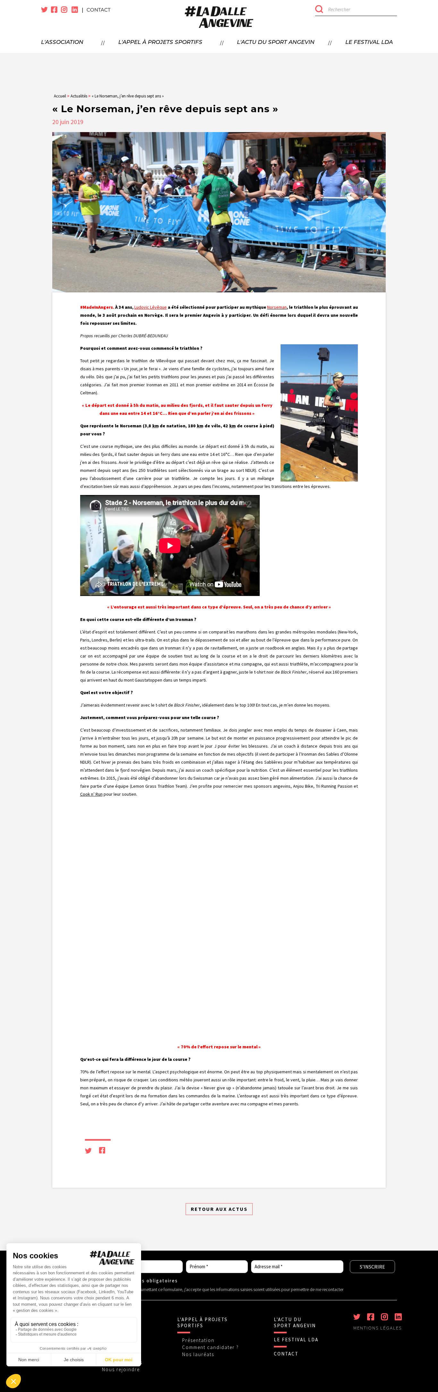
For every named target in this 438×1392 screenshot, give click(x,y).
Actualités (79, 96)
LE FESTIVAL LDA (296, 1340)
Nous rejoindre (121, 1369)
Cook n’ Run (91, 794)
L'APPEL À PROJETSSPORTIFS (202, 1322)
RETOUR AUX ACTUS (219, 1209)
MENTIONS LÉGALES (377, 1328)
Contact (99, 10)
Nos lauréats (198, 1354)
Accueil (60, 96)
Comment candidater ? (210, 1347)
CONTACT (286, 1354)
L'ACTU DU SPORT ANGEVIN (295, 1322)
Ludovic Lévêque (150, 307)
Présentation (198, 1340)
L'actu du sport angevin (276, 42)
